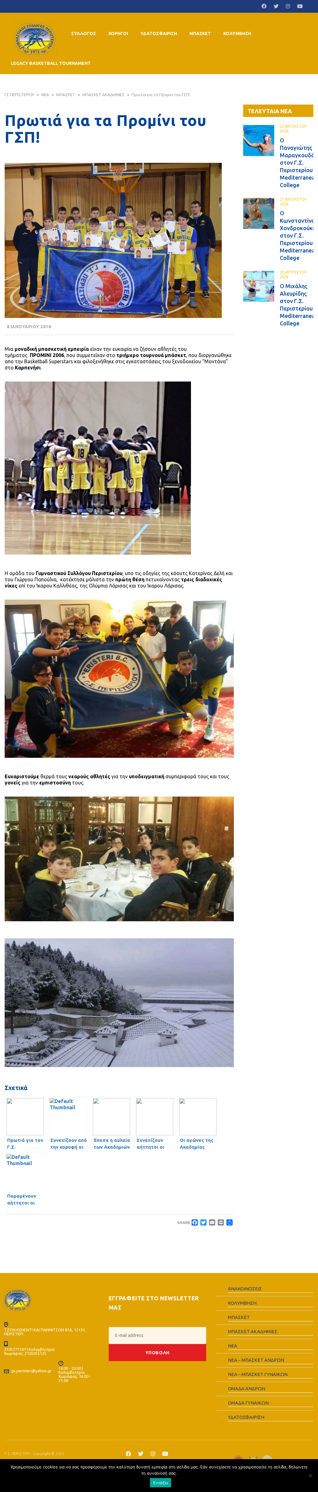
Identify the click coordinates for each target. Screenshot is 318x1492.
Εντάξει (160, 1482)
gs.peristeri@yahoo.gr (31, 1371)
